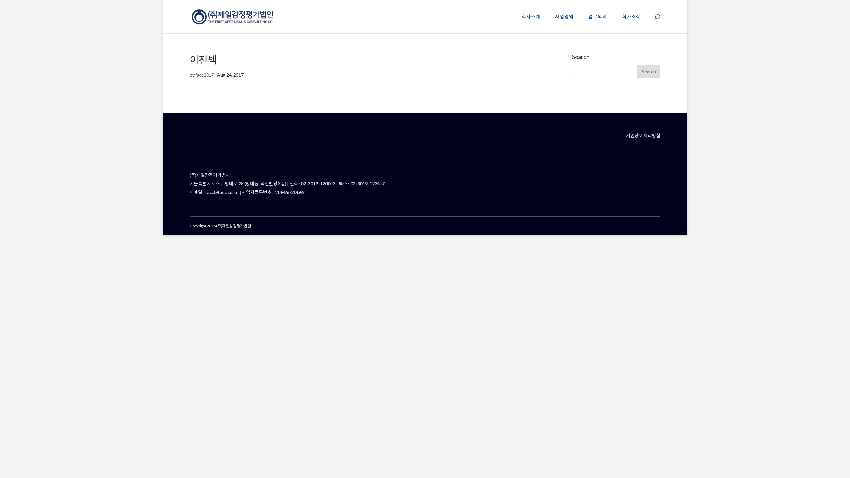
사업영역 (564, 16)
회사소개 (531, 16)
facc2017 (204, 75)
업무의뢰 (597, 16)
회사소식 (631, 16)
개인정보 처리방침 (643, 135)
